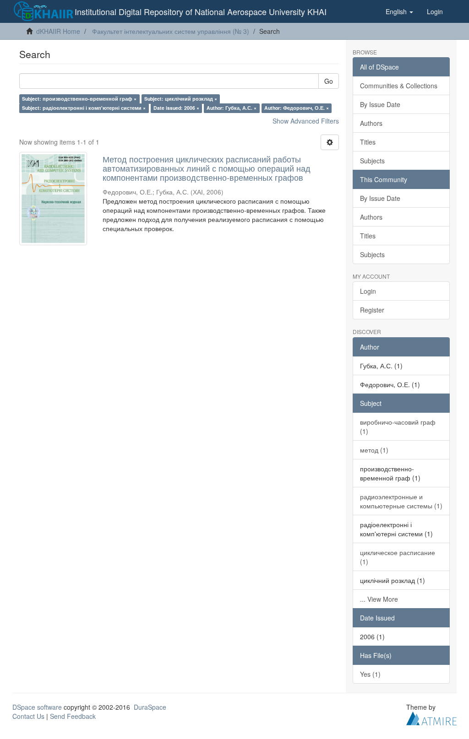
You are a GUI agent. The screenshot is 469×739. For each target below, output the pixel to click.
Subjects (372, 160)
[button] (399, 11)
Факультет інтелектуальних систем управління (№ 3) (170, 31)
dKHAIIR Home (58, 31)
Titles (368, 141)
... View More (379, 599)
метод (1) (374, 449)
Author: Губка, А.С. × (231, 107)
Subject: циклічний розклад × (180, 98)
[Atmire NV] (431, 717)
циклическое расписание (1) (397, 557)
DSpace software (37, 707)
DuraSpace (150, 707)
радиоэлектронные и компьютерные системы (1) (401, 501)
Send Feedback (73, 716)
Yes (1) (370, 674)
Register (372, 309)
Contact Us (28, 716)
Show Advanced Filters (306, 120)
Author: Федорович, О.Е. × (296, 107)
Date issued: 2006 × (176, 107)
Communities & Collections (398, 85)
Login (368, 291)
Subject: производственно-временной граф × (79, 98)
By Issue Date (380, 104)
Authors (371, 123)
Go (328, 81)
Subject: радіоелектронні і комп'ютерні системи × (84, 107)
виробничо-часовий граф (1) (398, 426)
